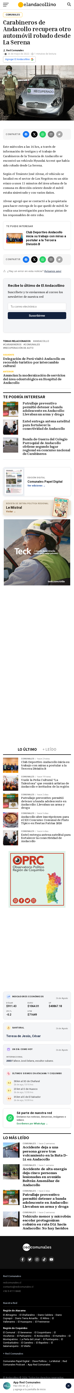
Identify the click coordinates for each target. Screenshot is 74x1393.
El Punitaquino (50, 1339)
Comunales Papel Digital (16, 1361)
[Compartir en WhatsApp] (42, 134)
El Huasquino (25, 1321)
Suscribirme (37, 315)
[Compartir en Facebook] (26, 134)
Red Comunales (15, 50)
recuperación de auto (19, 348)
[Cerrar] (68, 1386)
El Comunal (9, 1332)
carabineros (13, 344)
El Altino (44, 1318)
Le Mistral (54, 1361)
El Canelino (27, 1342)
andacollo (42, 341)
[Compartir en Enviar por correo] (51, 134)
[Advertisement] (37, 625)
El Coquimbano (43, 1332)
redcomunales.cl (12, 1282)
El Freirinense (42, 1321)
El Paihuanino (24, 1335)
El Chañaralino (27, 1314)
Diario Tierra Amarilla (26, 1318)
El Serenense (25, 1332)
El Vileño (26, 1346)
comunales (32, 344)
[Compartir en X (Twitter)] (34, 134)
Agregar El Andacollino (17, 59)
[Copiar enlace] (59, 134)
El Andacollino (42, 1335)
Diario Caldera (45, 1314)
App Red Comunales (39, 1364)
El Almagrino (10, 1314)
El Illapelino (42, 1342)
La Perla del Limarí (30, 1339)
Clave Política (39, 1361)
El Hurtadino (59, 1335)
